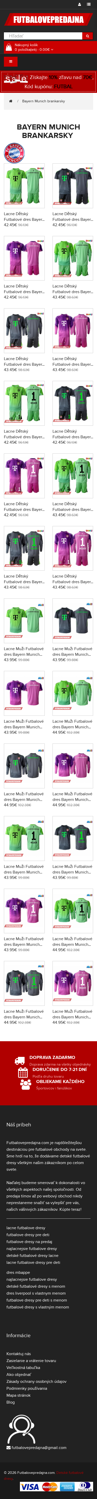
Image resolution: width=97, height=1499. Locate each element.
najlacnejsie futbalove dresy (31, 1248)
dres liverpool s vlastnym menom (36, 1293)
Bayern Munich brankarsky (44, 101)
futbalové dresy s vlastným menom (37, 1307)
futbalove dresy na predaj (29, 1241)
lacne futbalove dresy (25, 1227)
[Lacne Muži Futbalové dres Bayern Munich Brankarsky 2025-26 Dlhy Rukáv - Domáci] (73, 692)
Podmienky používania (26, 1388)
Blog (10, 1402)
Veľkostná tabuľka (23, 1367)
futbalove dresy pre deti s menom (36, 1300)
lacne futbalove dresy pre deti (33, 1262)
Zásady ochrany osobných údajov (36, 1381)
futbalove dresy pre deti (27, 1234)
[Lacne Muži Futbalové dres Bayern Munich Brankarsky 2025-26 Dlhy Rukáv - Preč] (24, 765)
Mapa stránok (18, 1395)
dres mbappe (18, 1272)
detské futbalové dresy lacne (32, 1255)
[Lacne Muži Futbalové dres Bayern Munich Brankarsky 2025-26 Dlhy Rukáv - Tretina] (73, 765)
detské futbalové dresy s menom (35, 1286)
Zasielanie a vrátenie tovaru (31, 1360)
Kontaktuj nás (18, 1353)
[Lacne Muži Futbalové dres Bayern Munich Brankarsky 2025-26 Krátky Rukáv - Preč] (73, 620)
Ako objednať (18, 1374)
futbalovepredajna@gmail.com (39, 1447)
